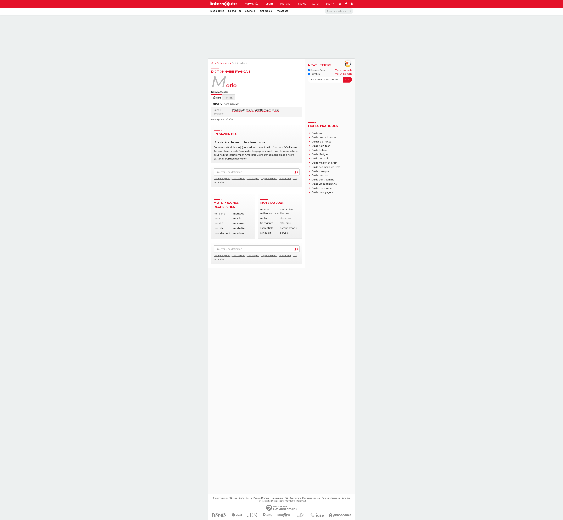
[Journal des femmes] (219, 515)
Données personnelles (311, 498)
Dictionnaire (217, 11)
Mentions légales (263, 501)
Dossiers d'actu (317, 70)
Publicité (257, 498)
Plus (328, 3)
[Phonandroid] (340, 515)
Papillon (237, 110)
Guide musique (320, 171)
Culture (285, 3)
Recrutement (295, 498)
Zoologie (218, 113)
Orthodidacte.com (236, 158)
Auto (315, 3)
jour (276, 110)
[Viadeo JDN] (300, 515)
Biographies (234, 11)
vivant (267, 110)
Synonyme (228, 97)
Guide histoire (319, 150)
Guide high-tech (321, 146)
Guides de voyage (322, 188)
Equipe (234, 498)
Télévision (315, 74)
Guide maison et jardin (324, 162)
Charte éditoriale (245, 498)
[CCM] (236, 515)
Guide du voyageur (322, 192)
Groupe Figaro (278, 501)
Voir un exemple (343, 70)
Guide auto (318, 133)
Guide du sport (320, 175)
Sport (269, 3)
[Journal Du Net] (252, 515)
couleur (250, 110)
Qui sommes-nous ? (221, 498)
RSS (286, 498)
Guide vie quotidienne (324, 184)
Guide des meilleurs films (326, 167)
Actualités (251, 3)
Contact (265, 498)
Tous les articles (276, 498)
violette (259, 110)
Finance (301, 3)
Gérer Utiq (346, 498)
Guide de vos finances (324, 137)
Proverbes (282, 11)
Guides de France (321, 141)
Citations (250, 11)
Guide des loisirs (321, 158)
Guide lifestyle (320, 154)
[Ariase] (317, 515)
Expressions (266, 11)
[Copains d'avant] (284, 515)
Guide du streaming (323, 179)
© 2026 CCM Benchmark (295, 501)
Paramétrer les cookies (331, 498)
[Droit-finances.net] (267, 515)
